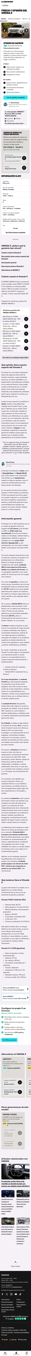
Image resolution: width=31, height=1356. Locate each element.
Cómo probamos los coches (11, 48)
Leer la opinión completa (15, 97)
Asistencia (5, 1275)
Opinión (3, 19)
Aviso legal (4, 1334)
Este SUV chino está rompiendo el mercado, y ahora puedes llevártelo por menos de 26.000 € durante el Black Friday (7, 1206)
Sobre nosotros (5, 1299)
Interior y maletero (14, 19)
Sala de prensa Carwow (7, 1307)
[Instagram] (11, 1294)
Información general (8, 262)
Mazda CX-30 (22, 473)
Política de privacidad (7, 1332)
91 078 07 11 (9, 1285)
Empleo (18, 1299)
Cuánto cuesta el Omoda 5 (11, 252)
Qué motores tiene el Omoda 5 (12, 266)
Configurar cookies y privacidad (10, 1330)
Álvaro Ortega (15, 102)
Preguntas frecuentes (7, 1302)
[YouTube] (16, 1294)
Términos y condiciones (7, 1327)
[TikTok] (20, 1294)
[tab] (3, 18)
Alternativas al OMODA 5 (10, 270)
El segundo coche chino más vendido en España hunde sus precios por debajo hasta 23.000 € (15, 1183)
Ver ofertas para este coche (14, 123)
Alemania (14, 1339)
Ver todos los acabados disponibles (15, 357)
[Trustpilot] (15, 1319)
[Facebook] (2, 1294)
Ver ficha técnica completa (15, 232)
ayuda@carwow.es (17, 1287)
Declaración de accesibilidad (21, 1332)
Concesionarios (21, 1302)
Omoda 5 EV (13, 543)
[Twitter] (7, 1294)
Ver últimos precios (9, 1040)
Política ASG (23, 1330)
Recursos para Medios (7, 1304)
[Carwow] (7, 2)
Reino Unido (23, 1339)
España (6, 1339)
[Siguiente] (29, 18)
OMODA (5, 5)
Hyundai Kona (8, 473)
